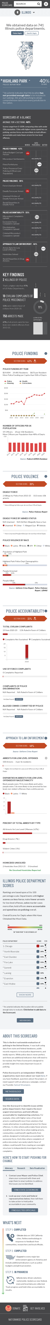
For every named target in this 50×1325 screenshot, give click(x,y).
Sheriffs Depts (32, 33)
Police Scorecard (7, 4)
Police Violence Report (38, 512)
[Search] (38, 4)
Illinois (24, 12)
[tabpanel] (25, 1193)
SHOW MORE (25, 995)
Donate (16, 1308)
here (43, 1076)
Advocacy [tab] (8, 1168)
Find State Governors (26, 1190)
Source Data (12, 1099)
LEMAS (44, 590)
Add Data (19, 699)
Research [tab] (21, 1168)
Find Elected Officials (23, 1210)
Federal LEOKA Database (37, 459)
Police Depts (17, 33)
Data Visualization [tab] (37, 1168)
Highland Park (15, 81)
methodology (13, 1091)
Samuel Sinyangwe (22, 1085)
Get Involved (37, 1308)
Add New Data (25, 1020)
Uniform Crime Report (25, 588)
